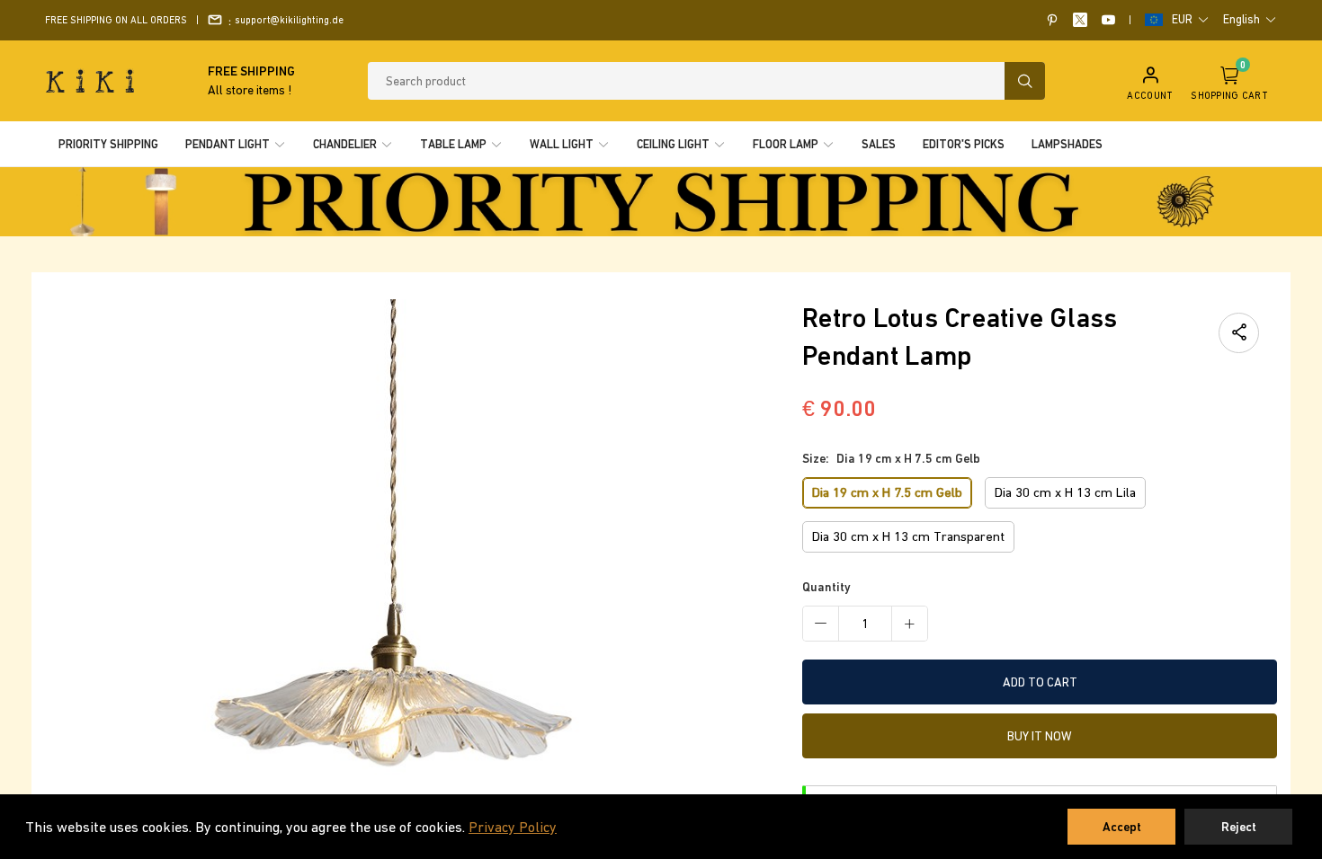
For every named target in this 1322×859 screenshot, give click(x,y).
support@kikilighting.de (289, 19)
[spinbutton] (865, 624)
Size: (891, 458)
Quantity (826, 587)
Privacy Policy (513, 827)
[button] (1191, 20)
